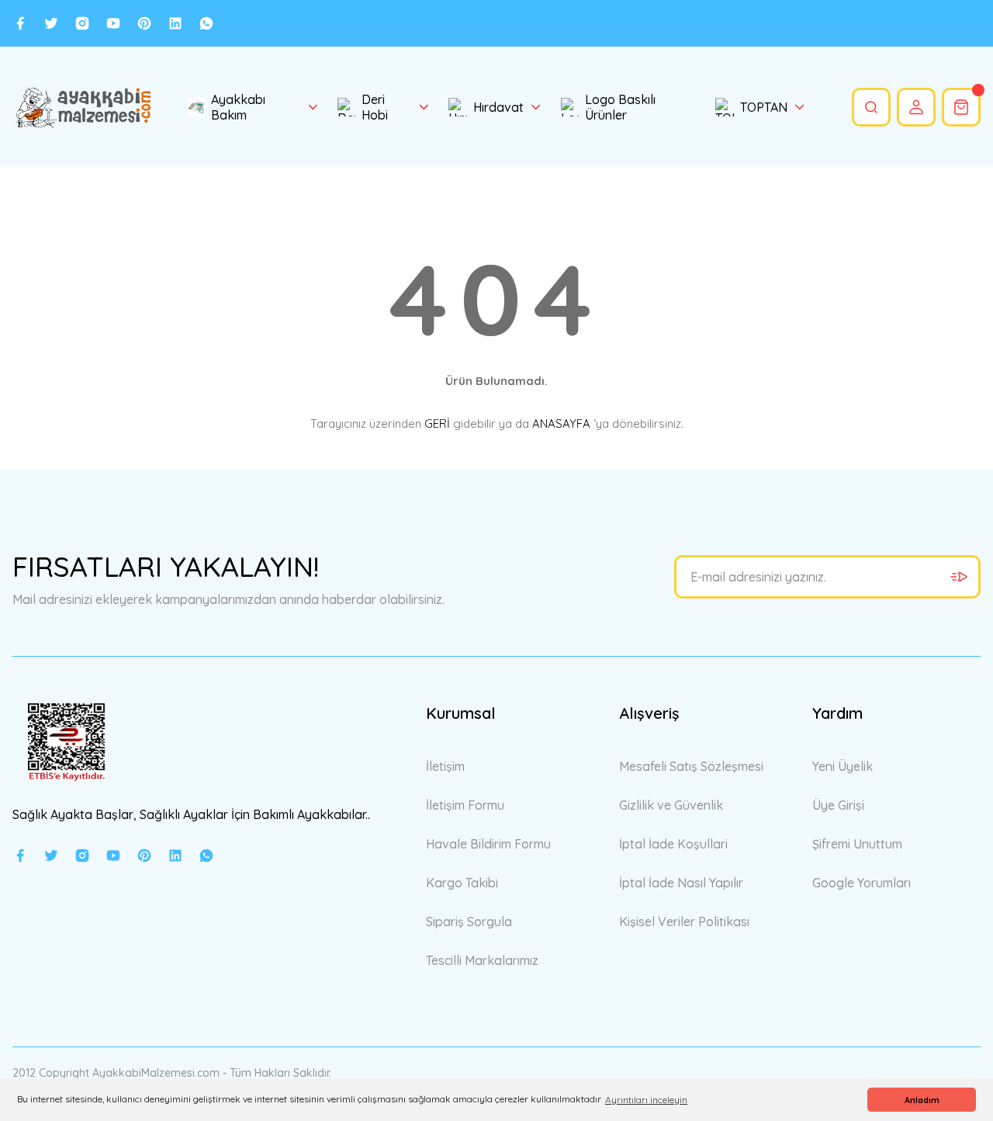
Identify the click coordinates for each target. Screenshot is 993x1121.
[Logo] (82, 107)
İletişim (445, 766)
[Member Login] (916, 107)
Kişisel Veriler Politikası (684, 921)
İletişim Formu (465, 805)
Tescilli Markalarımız (482, 960)
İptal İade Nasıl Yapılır (681, 882)
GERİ (437, 423)
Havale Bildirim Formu (488, 844)
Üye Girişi (838, 805)
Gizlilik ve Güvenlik (671, 805)
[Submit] (959, 577)
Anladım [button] (922, 1100)
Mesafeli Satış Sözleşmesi (691, 766)
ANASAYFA (561, 423)
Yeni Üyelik (842, 766)
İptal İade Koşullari (673, 844)
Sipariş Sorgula (469, 921)
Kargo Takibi (462, 882)
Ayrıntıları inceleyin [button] (646, 1099)
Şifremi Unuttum (857, 844)
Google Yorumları (861, 882)
